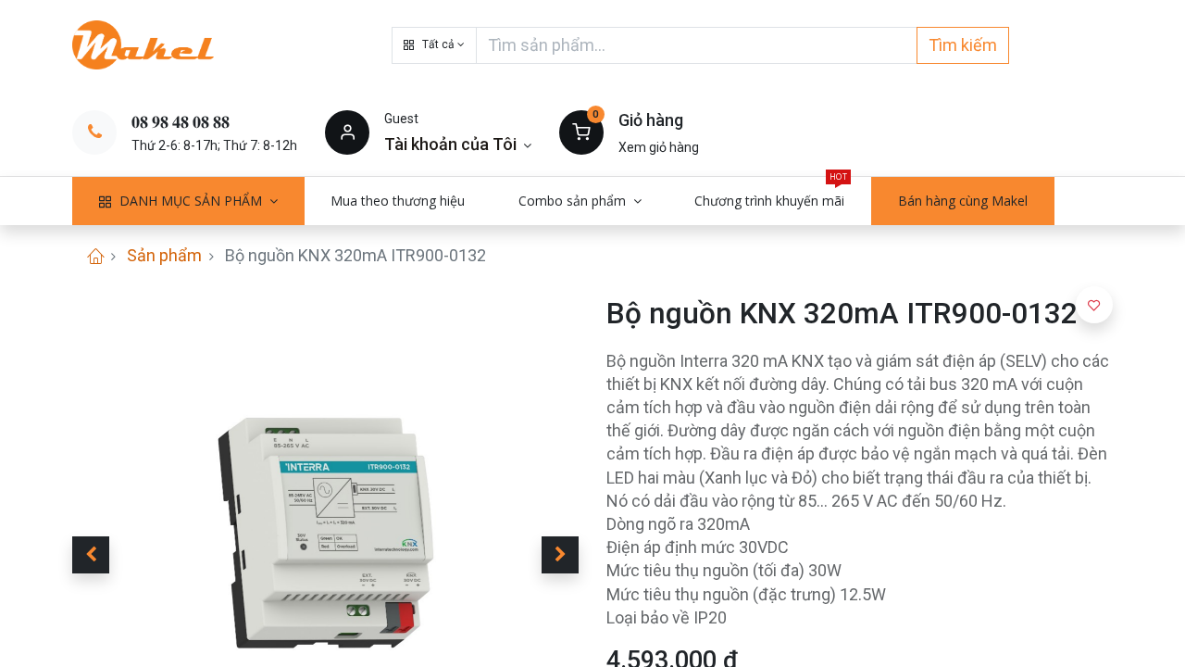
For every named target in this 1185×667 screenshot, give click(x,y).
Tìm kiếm (963, 45)
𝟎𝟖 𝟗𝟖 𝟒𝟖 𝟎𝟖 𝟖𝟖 (180, 122)
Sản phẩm (164, 255)
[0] (581, 131)
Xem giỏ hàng (658, 147)
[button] (434, 45)
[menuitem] (398, 201)
